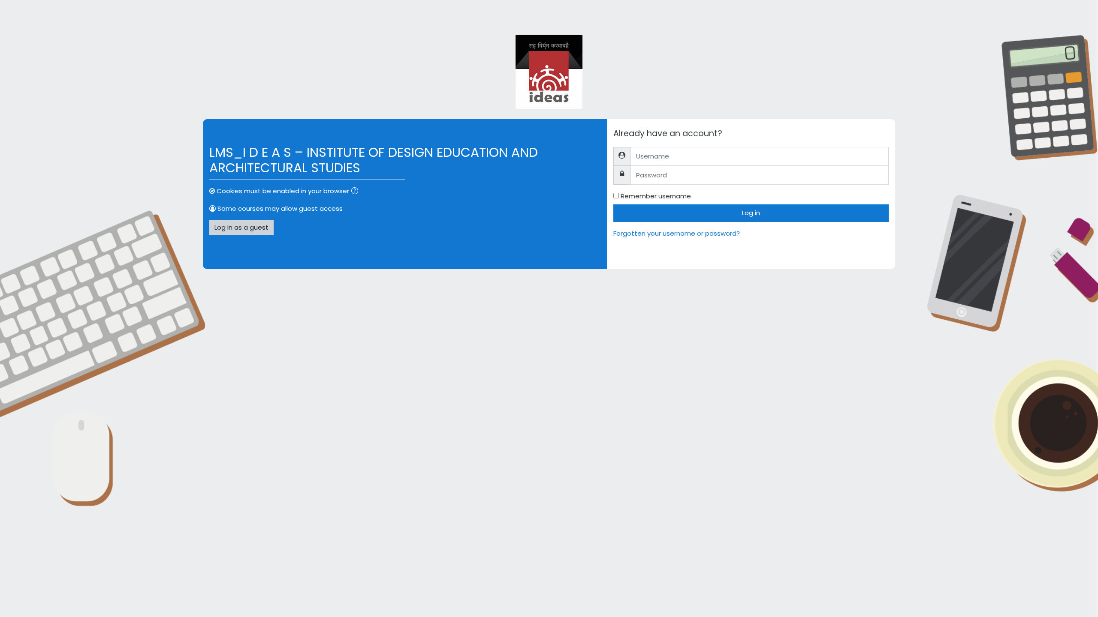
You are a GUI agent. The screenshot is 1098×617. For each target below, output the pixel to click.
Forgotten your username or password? (676, 233)
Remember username (656, 196)
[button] (356, 191)
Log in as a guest (241, 227)
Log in (751, 212)
